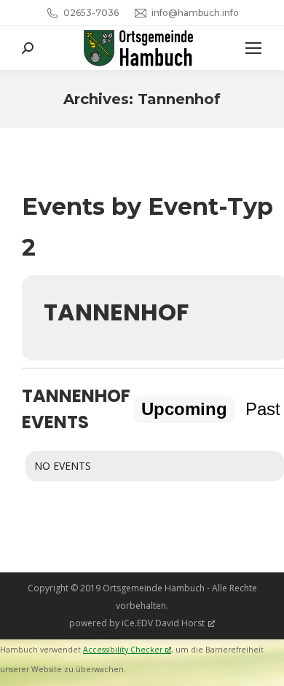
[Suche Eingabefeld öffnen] (27, 48)
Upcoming (184, 409)
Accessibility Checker (122, 649)
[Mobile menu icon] (253, 48)
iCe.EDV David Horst (163, 623)
